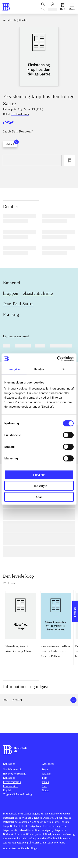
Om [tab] (64, 369)
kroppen (10, 293)
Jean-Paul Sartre (18, 303)
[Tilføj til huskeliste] (69, 160)
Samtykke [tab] (14, 369)
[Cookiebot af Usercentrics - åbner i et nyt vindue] (57, 358)
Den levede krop (18, 576)
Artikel (10, 144)
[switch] (68, 435)
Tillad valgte (39, 486)
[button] (39, 700)
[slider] (39, 57)
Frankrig (11, 314)
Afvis (39, 496)
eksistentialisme (38, 293)
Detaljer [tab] (39, 369)
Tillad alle (39, 474)
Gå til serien (9, 583)
